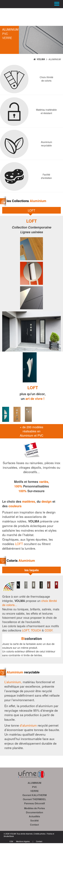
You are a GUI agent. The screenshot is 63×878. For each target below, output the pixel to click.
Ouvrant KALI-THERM (34, 795)
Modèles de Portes (34, 808)
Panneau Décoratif (34, 803)
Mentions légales (23, 841)
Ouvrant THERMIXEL (34, 799)
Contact (34, 824)
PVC (5, 34)
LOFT (31, 210)
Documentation (34, 812)
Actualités (34, 816)
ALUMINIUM (9, 29)
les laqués (31, 570)
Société (34, 820)
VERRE (7, 38)
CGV (11, 841)
